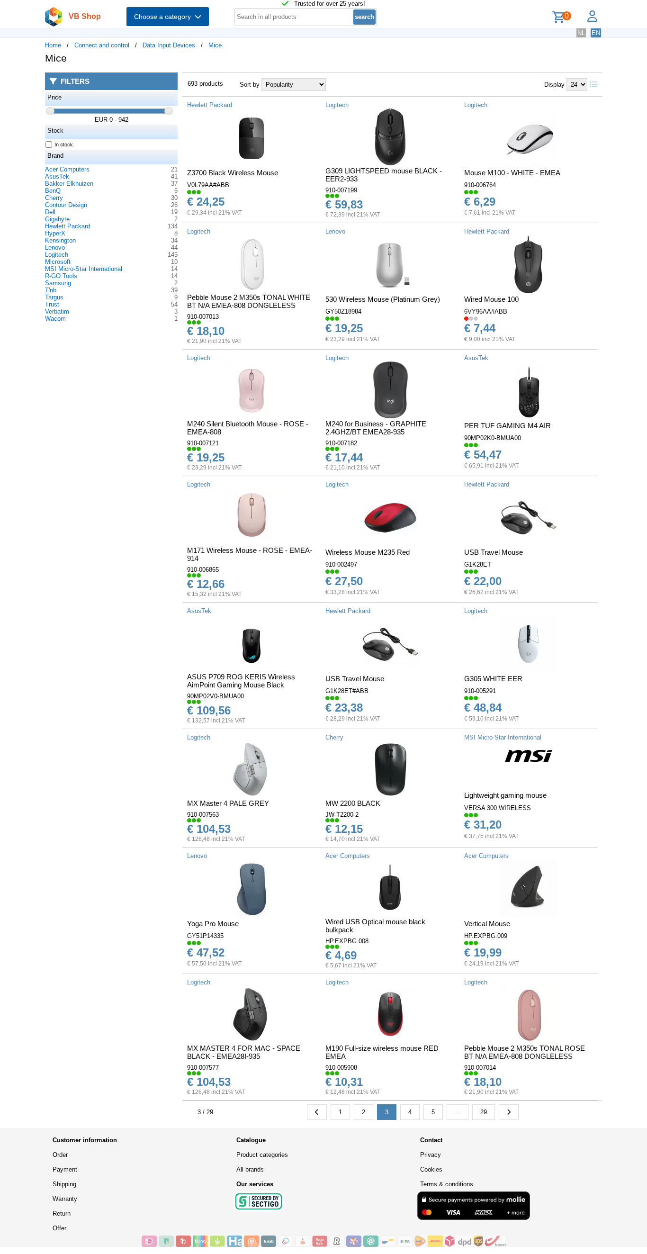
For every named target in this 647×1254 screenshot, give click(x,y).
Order (60, 1154)
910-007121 (203, 443)
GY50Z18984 (343, 311)
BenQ (53, 190)
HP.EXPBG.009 (485, 935)
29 (483, 1112)
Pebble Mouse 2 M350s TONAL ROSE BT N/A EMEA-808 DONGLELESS (524, 1052)
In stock (63, 144)
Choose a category (164, 16)
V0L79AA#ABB (208, 185)
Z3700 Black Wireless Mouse (232, 173)
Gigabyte (57, 219)
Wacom (55, 318)
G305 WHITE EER (493, 679)
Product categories (262, 1154)
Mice (215, 45)
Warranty (65, 1198)
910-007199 (341, 190)
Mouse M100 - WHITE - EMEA (512, 173)
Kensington (60, 240)
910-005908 (341, 1067)
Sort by (250, 84)
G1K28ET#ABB (346, 691)
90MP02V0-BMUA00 (215, 696)
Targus (54, 297)
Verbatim (57, 311)
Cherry (54, 197)
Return (62, 1213)
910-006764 (480, 185)
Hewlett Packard (67, 226)
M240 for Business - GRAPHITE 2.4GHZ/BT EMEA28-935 (375, 428)
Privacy (430, 1154)
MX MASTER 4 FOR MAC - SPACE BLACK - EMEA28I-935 (243, 1052)
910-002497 (341, 564)
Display (554, 84)
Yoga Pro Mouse (213, 924)
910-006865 (203, 569)
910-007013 (203, 316)
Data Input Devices (169, 45)
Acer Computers (67, 169)
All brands (250, 1169)
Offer (59, 1228)
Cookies (431, 1169)
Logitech (56, 254)
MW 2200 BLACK (352, 803)
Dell (50, 212)
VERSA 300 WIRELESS (497, 808)
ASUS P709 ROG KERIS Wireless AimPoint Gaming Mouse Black (241, 681)
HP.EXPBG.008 (346, 941)
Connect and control (101, 45)
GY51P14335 (205, 935)
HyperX (55, 233)
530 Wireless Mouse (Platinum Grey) (382, 299)
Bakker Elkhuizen (69, 183)
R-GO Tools (61, 276)
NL (581, 32)
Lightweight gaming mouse (505, 795)
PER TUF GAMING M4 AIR (507, 426)
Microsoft (58, 261)
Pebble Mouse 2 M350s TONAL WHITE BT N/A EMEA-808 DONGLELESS (248, 301)
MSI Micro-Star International (83, 268)
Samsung (58, 283)
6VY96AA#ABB (485, 311)
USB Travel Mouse (493, 552)
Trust (52, 304)
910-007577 (203, 1067)
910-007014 (480, 1067)
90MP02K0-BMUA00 (492, 438)
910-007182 (341, 443)
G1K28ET (477, 564)
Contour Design (66, 204)
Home (53, 45)
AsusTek (57, 176)
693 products (205, 83)
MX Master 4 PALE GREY (228, 803)
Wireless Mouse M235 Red (367, 552)
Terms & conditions (446, 1184)
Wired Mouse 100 (491, 299)
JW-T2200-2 (342, 814)
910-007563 (203, 814)
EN (596, 32)
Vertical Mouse (487, 924)
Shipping (64, 1184)
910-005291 (480, 691)
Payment (65, 1169)
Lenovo (55, 247)
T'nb (50, 290)
